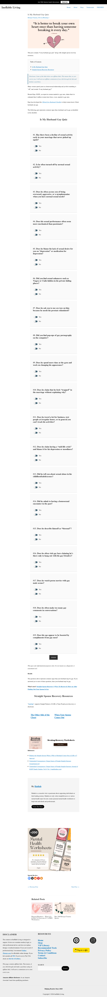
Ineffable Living (11, 7)
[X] (32, 878)
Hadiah (38, 786)
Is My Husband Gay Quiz (40, 67)
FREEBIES (100, 7)
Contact (41, 955)
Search (65, 968)
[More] (41, 878)
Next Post (75, 887)
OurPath (30, 704)
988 (14, 956)
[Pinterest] (38, 878)
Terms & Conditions (47, 952)
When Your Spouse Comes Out (62, 716)
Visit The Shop (38, 807)
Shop (82, 7)
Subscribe (42, 957)
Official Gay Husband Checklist (51, 102)
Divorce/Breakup (43, 18)
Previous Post (33, 887)
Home (68, 7)
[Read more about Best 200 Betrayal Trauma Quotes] (65, 908)
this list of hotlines (14, 959)
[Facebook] (29, 878)
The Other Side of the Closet (40, 716)
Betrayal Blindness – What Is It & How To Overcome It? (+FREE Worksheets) (42, 918)
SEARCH (41, 965)
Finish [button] (53, 657)
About (75, 7)
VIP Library (44, 945)
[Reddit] (35, 878)
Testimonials (90, 7)
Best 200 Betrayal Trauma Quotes (63, 917)
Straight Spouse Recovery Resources (43, 70)
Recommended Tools (47, 947)
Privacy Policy (44, 950)
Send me (65, 2)
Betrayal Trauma (32, 18)
